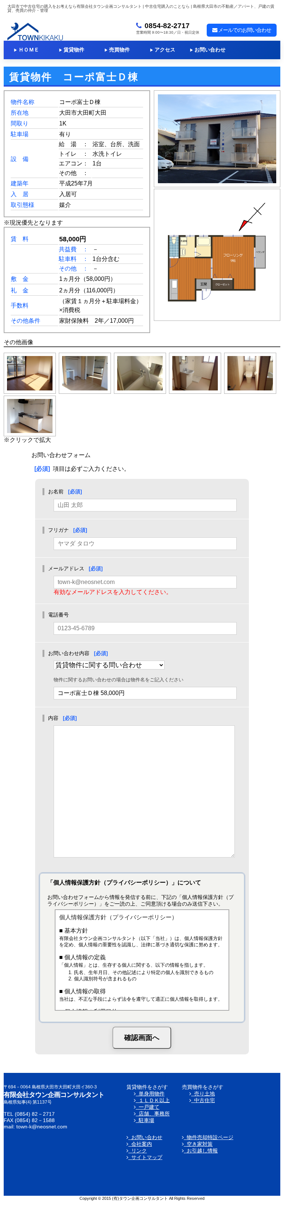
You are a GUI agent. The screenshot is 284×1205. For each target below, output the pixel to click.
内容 (53, 718)
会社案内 (140, 1144)
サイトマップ (145, 1157)
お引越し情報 (201, 1151)
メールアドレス (66, 568)
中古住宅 (203, 1100)
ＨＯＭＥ (26, 50)
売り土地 (203, 1094)
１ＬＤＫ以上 (153, 1100)
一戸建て (147, 1107)
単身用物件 (150, 1094)
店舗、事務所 (153, 1114)
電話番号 (58, 615)
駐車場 (145, 1120)
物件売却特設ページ (208, 1137)
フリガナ (58, 530)
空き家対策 (198, 1144)
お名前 (56, 491)
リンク (137, 1151)
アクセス (162, 50)
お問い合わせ (208, 50)
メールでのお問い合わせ (244, 30)
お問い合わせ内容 (68, 653)
